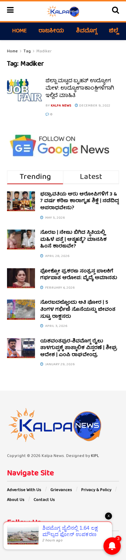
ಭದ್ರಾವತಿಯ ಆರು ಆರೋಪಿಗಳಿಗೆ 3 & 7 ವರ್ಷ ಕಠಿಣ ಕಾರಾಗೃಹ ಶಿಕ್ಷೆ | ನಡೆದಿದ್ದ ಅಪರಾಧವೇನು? (79, 201)
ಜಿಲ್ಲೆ (113, 31)
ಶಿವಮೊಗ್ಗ (86, 31)
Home (19, 31)
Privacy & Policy (96, 490)
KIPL (95, 456)
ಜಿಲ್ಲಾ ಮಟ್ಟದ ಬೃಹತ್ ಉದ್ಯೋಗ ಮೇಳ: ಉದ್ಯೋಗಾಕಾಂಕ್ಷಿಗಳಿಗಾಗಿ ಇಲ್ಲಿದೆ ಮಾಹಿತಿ (80, 89)
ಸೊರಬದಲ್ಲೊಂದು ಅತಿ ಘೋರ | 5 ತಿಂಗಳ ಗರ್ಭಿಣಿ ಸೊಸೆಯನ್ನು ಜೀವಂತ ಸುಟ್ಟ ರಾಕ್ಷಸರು (77, 309)
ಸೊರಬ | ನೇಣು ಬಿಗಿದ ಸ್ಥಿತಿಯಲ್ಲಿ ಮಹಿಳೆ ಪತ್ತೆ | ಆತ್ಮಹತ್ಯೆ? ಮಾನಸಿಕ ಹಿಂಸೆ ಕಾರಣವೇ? (73, 239)
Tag (27, 51)
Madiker (44, 51)
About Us (15, 500)
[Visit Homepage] (62, 11)
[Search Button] (115, 11)
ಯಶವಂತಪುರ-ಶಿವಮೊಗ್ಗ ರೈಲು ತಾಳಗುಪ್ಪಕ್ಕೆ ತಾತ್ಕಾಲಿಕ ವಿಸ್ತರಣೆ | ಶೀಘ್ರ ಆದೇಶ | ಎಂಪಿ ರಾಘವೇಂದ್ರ (78, 348)
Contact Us (44, 500)
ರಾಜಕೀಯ (51, 31)
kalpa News (61, 106)
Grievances (61, 490)
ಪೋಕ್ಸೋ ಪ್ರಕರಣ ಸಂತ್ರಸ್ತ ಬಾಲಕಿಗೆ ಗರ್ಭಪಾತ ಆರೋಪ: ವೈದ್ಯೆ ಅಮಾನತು (78, 275)
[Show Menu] (10, 11)
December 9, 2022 (94, 106)
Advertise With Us (24, 490)
